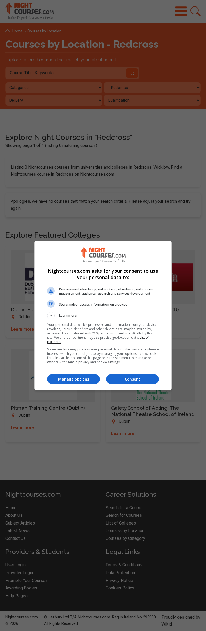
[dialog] (103, 315)
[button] (103, 315)
